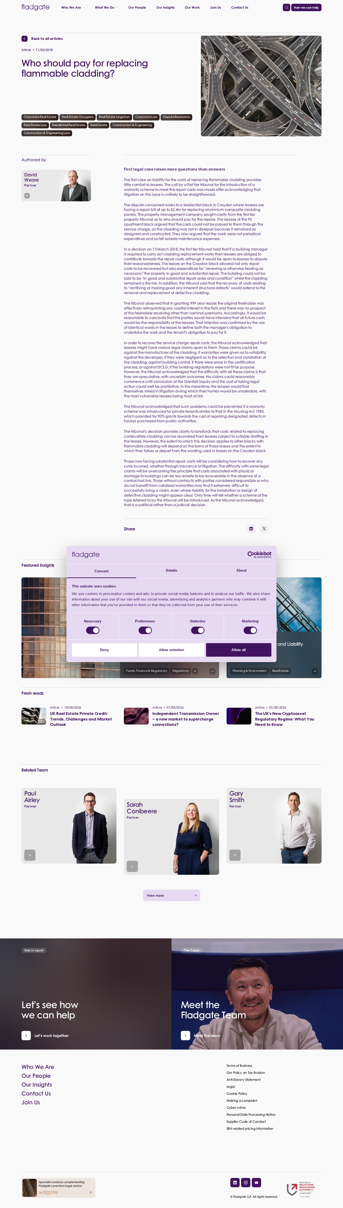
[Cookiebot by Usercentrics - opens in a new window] (251, 554)
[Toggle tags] (195, 671)
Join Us (215, 7)
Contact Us (239, 7)
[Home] (35, 7)
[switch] (145, 630)
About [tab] (241, 570)
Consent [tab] (101, 571)
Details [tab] (171, 570)
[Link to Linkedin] (235, 1182)
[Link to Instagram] (245, 1182)
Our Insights (165, 7)
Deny (104, 650)
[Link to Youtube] (256, 1182)
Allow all (238, 650)
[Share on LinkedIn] (251, 528)
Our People (137, 7)
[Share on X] (264, 528)
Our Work (192, 7)
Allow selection (171, 650)
